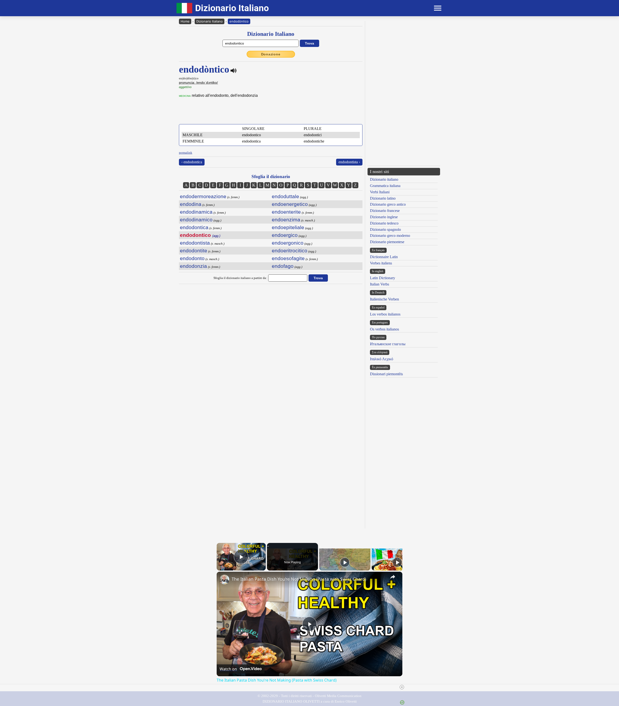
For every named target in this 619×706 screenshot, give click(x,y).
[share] (392, 576)
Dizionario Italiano (209, 21)
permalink (185, 152)
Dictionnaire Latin (384, 257)
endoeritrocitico (289, 250)
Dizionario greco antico (388, 204)
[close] (311, 687)
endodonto (192, 258)
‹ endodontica (191, 162)
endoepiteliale (288, 227)
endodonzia (193, 266)
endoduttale (285, 196)
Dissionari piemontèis (386, 374)
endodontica (194, 227)
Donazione (270, 54)
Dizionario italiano (384, 179)
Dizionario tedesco (384, 223)
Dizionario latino (383, 198)
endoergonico (287, 243)
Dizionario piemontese (387, 242)
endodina (190, 204)
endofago (283, 266)
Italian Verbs (379, 284)
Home (185, 21)
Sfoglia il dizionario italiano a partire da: (240, 278)
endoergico (285, 235)
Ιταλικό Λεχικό (381, 359)
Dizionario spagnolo (385, 229)
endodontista (195, 243)
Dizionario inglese (384, 217)
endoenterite (286, 212)
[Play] (345, 562)
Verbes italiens (381, 263)
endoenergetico (290, 204)
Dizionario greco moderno (390, 235)
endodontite (193, 250)
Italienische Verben (384, 299)
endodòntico (239, 21)
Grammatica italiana (385, 186)
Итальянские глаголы (387, 344)
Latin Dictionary (382, 278)
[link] (224, 579)
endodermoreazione (203, 196)
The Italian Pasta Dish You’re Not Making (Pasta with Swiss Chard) (299, 579)
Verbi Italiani (380, 192)
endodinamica (196, 212)
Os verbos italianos (384, 329)
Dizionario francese (385, 211)
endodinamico (196, 219)
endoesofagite (288, 258)
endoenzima (286, 219)
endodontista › (349, 162)
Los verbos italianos (385, 314)
